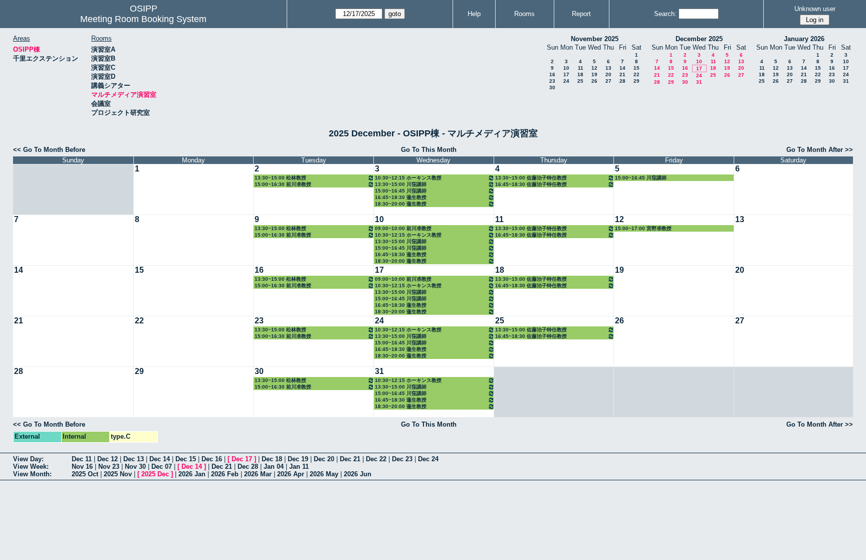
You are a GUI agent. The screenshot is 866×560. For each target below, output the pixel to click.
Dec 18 (272, 459)
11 (580, 68)
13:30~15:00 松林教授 (280, 177)
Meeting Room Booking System (143, 19)
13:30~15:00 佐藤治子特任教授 (531, 177)
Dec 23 (402, 459)
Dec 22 (376, 459)
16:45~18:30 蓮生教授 (400, 197)
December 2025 (699, 39)
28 (622, 81)
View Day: (28, 459)
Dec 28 (248, 466)
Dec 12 (107, 459)
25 (580, 81)
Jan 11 (299, 466)
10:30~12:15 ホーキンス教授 (408, 177)
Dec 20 (324, 459)
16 (552, 74)
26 (594, 81)
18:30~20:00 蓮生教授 (400, 204)
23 (552, 81)
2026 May (324, 474)
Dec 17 (242, 459)
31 (699, 82)
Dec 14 (159, 459)
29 (636, 81)
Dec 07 (161, 466)
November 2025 (594, 39)
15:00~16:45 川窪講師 (400, 191)
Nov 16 (82, 466)
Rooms (524, 14)
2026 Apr (290, 474)
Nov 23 (108, 466)
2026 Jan (191, 474)
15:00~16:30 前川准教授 (283, 184)
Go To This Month (429, 149)
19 (594, 74)
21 (622, 74)
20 (608, 74)
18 (580, 74)
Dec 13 (133, 459)
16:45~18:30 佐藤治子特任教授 (531, 184)
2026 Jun (357, 474)
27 (608, 81)
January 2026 (804, 39)
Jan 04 (274, 466)
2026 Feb (225, 474)
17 (566, 74)
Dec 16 (211, 459)
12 (594, 68)
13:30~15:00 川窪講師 (400, 184)
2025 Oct (85, 474)
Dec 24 (428, 459)
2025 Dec (155, 474)
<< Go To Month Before (49, 149)
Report (581, 14)
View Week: (31, 466)
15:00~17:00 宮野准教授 (643, 228)
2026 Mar (258, 474)
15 (636, 68)
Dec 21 (350, 459)
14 (622, 68)
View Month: (32, 474)
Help (474, 14)
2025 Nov (118, 474)
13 (608, 68)
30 (552, 87)
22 (636, 74)
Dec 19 (298, 459)
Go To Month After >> (819, 149)
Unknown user (814, 9)
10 (566, 68)
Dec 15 (185, 459)
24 (566, 81)
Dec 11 (82, 459)
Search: (665, 14)
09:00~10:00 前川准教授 (403, 228)
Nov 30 (135, 466)
